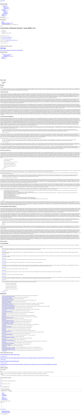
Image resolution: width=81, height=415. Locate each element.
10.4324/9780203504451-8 (5, 343)
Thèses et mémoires (6, 7)
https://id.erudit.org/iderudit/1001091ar (7, 37)
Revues (5, 6)
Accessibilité (3, 394)
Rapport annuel (6, 13)
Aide (2, 393)
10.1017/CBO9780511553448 (6, 296)
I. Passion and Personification (8, 54)
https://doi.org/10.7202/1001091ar (6, 38)
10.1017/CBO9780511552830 (6, 305)
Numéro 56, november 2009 (6, 23)
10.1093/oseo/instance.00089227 (6, 349)
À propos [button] (3, 10)
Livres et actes (4, 398)
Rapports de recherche (7, 8)
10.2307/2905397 (4, 302)
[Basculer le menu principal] (0, 2)
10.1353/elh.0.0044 (4, 326)
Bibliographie (4, 58)
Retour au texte (4, 250)
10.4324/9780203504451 (5, 323)
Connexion (3, 9)
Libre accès (5, 12)
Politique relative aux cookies (6, 411)
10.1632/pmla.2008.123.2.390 (6, 340)
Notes (3, 57)
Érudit (3, 21)
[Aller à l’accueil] (2, 0)
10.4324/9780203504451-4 (5, 320)
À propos (6, 10)
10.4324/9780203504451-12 (6, 322)
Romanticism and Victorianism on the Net (11, 40)
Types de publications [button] (5, 5)
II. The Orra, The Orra (7, 55)
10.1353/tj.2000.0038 (5, 311)
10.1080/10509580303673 (5, 299)
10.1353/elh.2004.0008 (5, 334)
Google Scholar (12, 296)
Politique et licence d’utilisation (6, 412)
